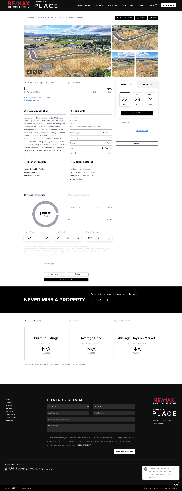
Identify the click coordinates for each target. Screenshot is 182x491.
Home (8, 399)
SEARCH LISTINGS (83, 5)
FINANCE (141, 5)
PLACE (19, 465)
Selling (9, 409)
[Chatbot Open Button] (176, 485)
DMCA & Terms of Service (162, 488)
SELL (132, 5)
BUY (124, 5)
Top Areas (112, 5)
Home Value (99, 5)
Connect (9, 421)
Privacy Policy (84, 445)
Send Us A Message (124, 451)
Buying (9, 405)
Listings (9, 402)
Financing (10, 412)
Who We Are (11, 418)
